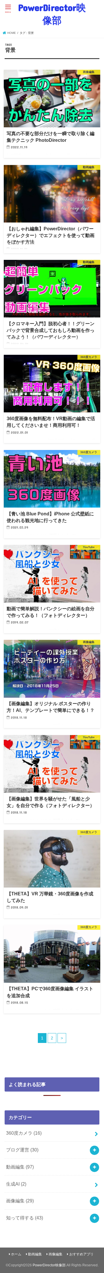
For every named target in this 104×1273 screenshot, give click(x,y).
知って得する (24, 1217)
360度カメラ (24, 1133)
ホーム (16, 1254)
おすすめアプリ (81, 1254)
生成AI (16, 1183)
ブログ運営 (22, 1149)
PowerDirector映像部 (52, 14)
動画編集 (20, 1166)
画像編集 (20, 1200)
